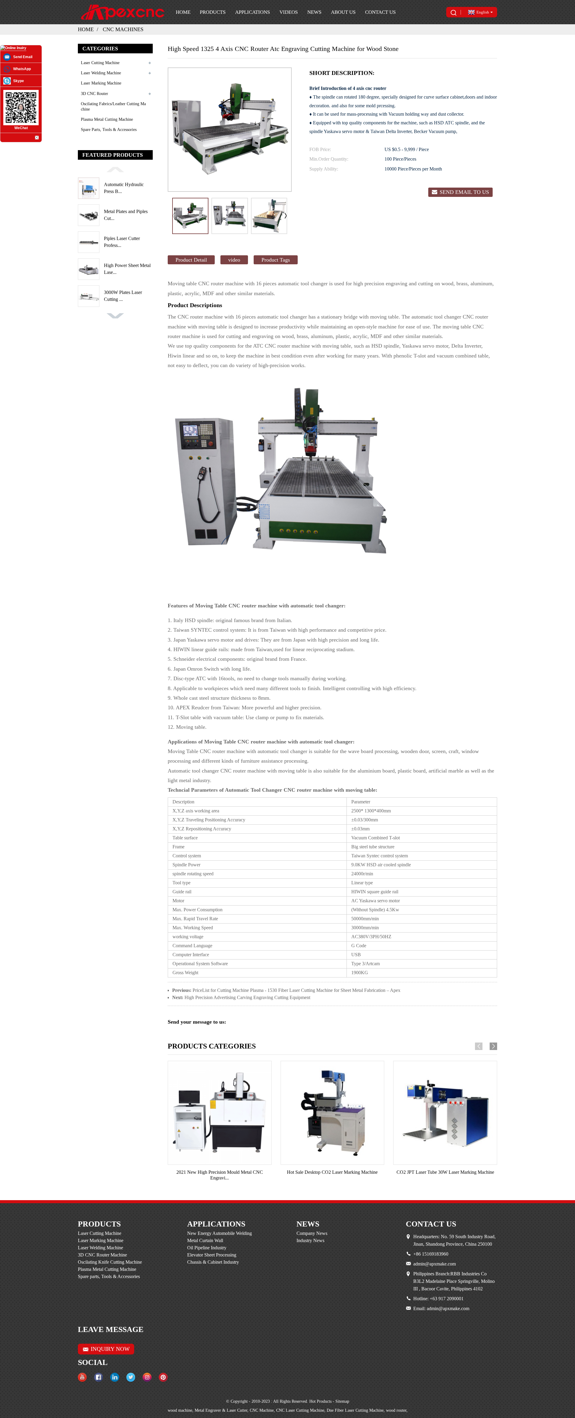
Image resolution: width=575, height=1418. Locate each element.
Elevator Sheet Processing (211, 1254)
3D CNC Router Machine (102, 1254)
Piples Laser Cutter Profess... (122, 242)
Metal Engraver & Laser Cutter (221, 1410)
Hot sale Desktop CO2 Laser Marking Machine (332, 1172)
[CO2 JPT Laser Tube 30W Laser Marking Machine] (445, 1112)
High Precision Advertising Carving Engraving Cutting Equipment (247, 997)
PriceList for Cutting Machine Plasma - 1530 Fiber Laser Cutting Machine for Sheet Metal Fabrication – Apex (296, 990)
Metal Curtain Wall (205, 1240)
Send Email (22, 57)
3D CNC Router (94, 93)
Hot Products (320, 1401)
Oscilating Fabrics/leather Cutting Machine (113, 106)
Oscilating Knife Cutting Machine (110, 1262)
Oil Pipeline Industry (206, 1247)
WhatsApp (22, 69)
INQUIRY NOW (110, 1349)
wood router (396, 1410)
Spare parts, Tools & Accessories (109, 129)
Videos (288, 12)
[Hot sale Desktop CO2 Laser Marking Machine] (332, 1112)
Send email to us (464, 192)
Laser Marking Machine (101, 83)
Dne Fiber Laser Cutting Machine (355, 1410)
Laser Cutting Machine (100, 63)
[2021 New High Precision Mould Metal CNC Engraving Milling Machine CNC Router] (219, 1112)
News (314, 12)
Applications (252, 12)
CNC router (211, 283)
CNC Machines (123, 29)
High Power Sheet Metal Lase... (127, 268)
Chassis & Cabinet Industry (213, 1262)
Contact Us (380, 12)
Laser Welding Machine (101, 73)
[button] (115, 169)
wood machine (180, 1410)
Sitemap (342, 1401)
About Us (343, 12)
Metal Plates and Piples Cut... (126, 215)
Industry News (310, 1240)
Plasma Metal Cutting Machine (107, 119)
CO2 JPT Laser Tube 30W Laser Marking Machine (445, 1172)
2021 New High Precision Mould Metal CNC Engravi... (219, 1175)
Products (213, 12)
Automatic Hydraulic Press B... (124, 188)
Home (183, 12)
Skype (18, 81)
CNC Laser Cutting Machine (300, 1410)
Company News (311, 1233)
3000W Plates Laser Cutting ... (123, 295)
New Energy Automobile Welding (219, 1233)
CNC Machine (262, 1410)
